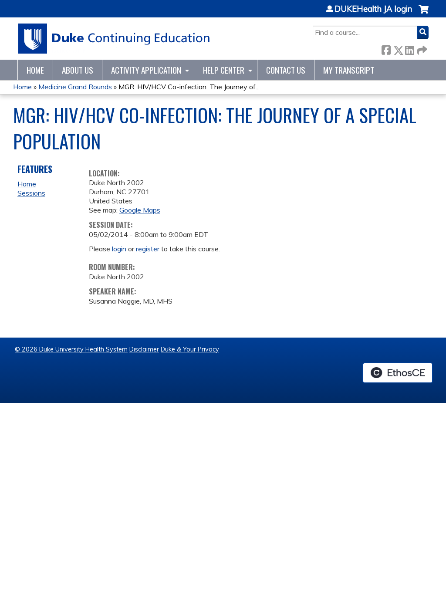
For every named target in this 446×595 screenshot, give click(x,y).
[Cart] (424, 13)
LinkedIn (409, 49)
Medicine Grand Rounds (75, 86)
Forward (421, 49)
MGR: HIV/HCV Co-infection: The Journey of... (189, 86)
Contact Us (285, 70)
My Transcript (348, 70)
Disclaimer (144, 349)
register (147, 248)
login (119, 248)
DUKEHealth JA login (373, 9)
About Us (77, 70)
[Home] (114, 38)
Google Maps (139, 210)
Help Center (223, 70)
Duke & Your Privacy (190, 349)
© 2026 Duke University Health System (71, 349)
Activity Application (146, 70)
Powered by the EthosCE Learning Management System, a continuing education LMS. (397, 372)
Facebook (386, 49)
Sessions (31, 193)
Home (35, 70)
